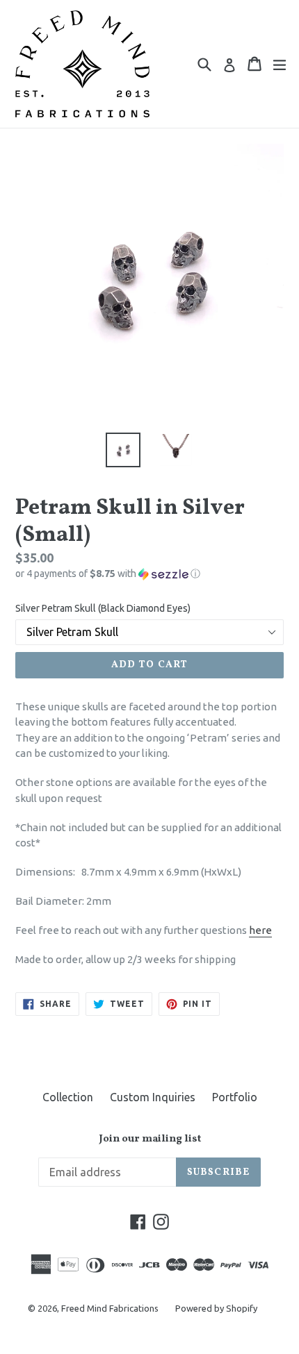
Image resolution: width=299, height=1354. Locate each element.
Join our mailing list (150, 1139)
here (260, 930)
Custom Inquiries (152, 1097)
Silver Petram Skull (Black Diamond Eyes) (103, 608)
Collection (67, 1097)
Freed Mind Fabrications (110, 1308)
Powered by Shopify (216, 1308)
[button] (149, 573)
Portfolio (234, 1097)
